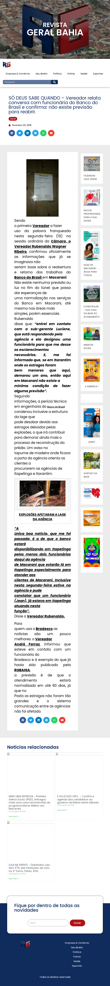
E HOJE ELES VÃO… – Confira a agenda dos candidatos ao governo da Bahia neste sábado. (78, 799)
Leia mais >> (14, 816)
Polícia (71, 73)
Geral (13, 118)
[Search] (54, 82)
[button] (12, 133)
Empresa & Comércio (18, 73)
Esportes (98, 73)
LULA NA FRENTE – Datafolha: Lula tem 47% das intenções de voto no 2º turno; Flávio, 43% (29, 868)
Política (57, 73)
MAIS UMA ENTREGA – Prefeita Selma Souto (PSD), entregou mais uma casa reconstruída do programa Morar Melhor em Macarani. (29, 802)
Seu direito (41, 73)
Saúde (83, 73)
